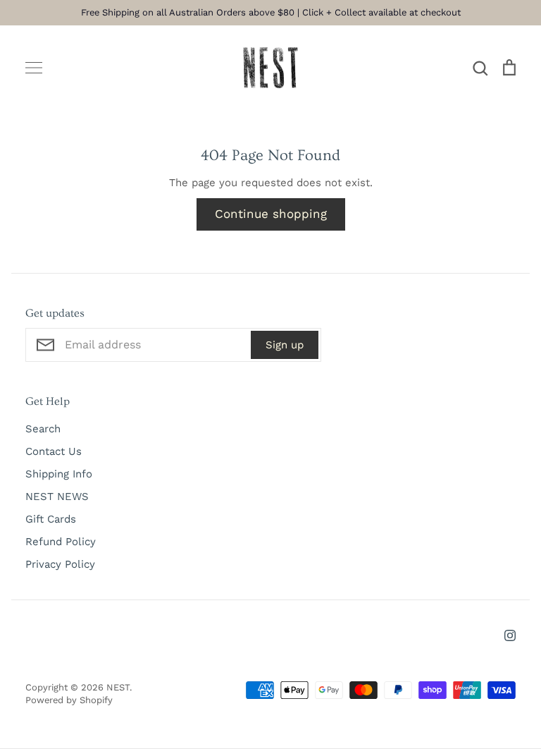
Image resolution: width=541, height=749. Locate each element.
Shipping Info (58, 474)
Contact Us (53, 451)
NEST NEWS (57, 496)
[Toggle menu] (33, 68)
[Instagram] (510, 635)
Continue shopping (271, 214)
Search (43, 428)
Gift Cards (50, 519)
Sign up (285, 345)
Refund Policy (60, 541)
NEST (118, 687)
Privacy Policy (60, 564)
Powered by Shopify (69, 700)
